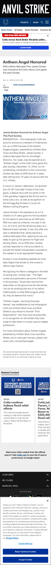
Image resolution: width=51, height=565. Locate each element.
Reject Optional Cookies (25, 551)
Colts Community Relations (24, 85)
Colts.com (22, 455)
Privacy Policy (12, 538)
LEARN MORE (25, 48)
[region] (25, 531)
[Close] (48, 36)
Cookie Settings (25, 543)
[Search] (42, 22)
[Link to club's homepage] (5, 21)
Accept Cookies (25, 560)
